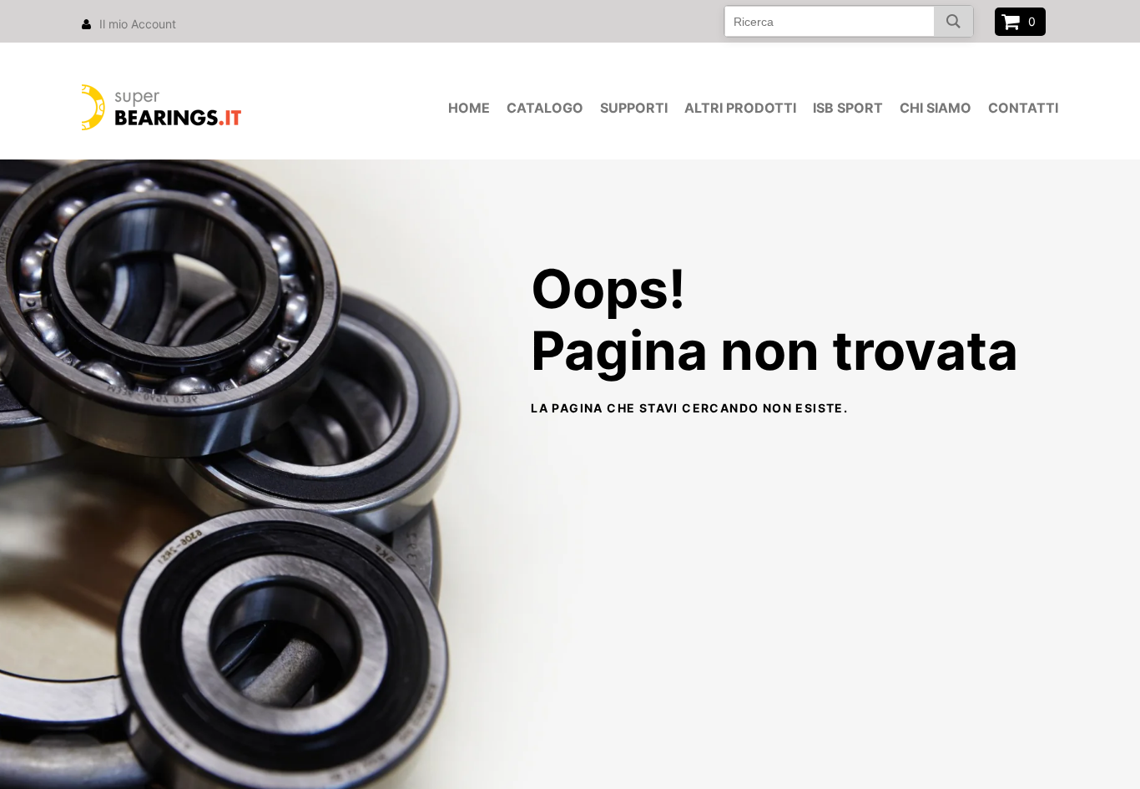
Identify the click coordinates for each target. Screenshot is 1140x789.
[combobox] (848, 21)
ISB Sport (848, 107)
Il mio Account (137, 24)
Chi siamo (935, 107)
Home (469, 107)
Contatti (1023, 107)
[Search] (953, 21)
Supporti (634, 107)
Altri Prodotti (740, 107)
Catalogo (545, 107)
